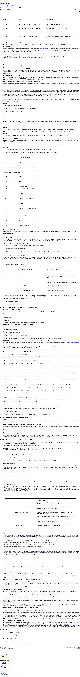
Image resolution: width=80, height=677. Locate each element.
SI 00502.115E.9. (8, 167)
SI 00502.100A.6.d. (61, 122)
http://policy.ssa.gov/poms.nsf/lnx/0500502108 (6, 648)
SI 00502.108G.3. (8, 401)
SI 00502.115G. (16, 638)
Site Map (3, 657)
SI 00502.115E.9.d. (40, 342)
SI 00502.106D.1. (54, 544)
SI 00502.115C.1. (60, 258)
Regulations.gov (4, 665)
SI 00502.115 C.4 (76, 342)
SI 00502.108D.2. (23, 78)
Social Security (5, 3)
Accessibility (4, 652)
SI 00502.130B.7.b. (18, 641)
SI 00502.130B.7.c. (32, 399)
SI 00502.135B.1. (68, 421)
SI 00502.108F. (5, 36)
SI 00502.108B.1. (52, 88)
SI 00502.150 (30, 65)
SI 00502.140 (10, 468)
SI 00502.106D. (48, 414)
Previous (76, 9)
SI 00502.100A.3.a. (65, 353)
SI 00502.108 (59, 486)
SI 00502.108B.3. (27, 540)
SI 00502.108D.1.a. (41, 376)
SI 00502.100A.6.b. (52, 122)
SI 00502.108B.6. (66, 92)
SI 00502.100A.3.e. (72, 356)
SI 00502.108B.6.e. (8, 241)
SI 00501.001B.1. (10, 366)
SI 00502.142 (28, 68)
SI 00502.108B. (5, 24)
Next (79, 9)
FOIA (3, 653)
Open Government (5, 654)
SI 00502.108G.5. (8, 403)
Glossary (3, 655)
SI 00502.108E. (5, 34)
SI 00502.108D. (5, 30)
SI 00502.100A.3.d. (74, 353)
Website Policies (4, 658)
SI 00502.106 (9, 399)
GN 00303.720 (28, 57)
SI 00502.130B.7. (35, 552)
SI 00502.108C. (5, 28)
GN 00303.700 (35, 576)
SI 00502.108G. (5, 39)
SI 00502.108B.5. (50, 91)
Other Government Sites (5, 667)
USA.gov (3, 666)
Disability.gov (4, 663)
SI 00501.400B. (29, 576)
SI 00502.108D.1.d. (73, 379)
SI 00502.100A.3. (45, 435)
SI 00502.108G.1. (41, 79)
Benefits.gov (4, 662)
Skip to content (2, 0)
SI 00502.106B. (69, 387)
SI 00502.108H (5, 42)
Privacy (3, 656)
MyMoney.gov (4, 664)
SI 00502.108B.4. (60, 88)
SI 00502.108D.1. (29, 79)
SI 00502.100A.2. (38, 531)
